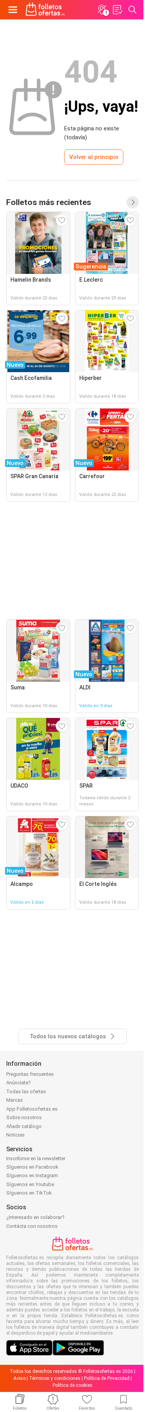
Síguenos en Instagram (32, 1175)
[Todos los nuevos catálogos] (132, 202)
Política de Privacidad (107, 1378)
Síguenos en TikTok (29, 1193)
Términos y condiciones (54, 1378)
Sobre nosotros (24, 1117)
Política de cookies (72, 1385)
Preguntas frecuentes (30, 1074)
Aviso (20, 1378)
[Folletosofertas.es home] (45, 9)
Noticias (15, 1135)
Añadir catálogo (24, 1126)
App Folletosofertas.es (32, 1109)
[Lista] (117, 9)
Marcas (14, 1100)
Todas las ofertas (26, 1091)
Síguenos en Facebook (32, 1167)
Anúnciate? (18, 1082)
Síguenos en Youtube (30, 1184)
